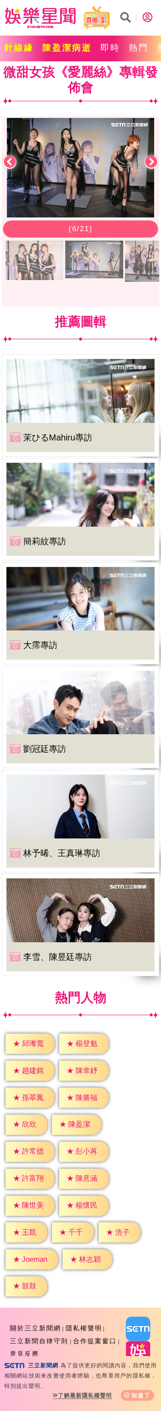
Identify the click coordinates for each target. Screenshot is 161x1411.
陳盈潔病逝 (67, 47)
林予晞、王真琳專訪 (61, 853)
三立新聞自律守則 (39, 1341)
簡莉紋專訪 (44, 541)
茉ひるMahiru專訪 (57, 437)
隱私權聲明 (84, 1328)
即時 (110, 47)
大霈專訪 (40, 645)
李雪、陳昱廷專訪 (57, 957)
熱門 (139, 47)
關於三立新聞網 (35, 1328)
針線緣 (19, 47)
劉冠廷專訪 (44, 749)
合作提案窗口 (95, 1341)
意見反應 (24, 1353)
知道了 (141, 1395)
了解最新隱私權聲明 (85, 1395)
